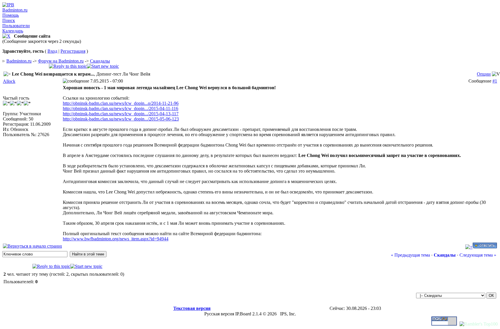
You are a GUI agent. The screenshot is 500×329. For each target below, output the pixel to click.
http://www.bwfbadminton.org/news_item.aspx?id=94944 (115, 238)
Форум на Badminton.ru (61, 61)
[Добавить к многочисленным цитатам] (469, 246)
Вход (52, 51)
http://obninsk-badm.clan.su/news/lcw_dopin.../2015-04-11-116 (120, 108)
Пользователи (16, 25)
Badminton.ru (14, 10)
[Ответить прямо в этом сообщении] (485, 246)
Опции (484, 74)
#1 (494, 80)
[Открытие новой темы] (103, 66)
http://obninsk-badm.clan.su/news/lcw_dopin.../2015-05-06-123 (121, 118)
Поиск (8, 20)
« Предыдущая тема (410, 255)
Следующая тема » (477, 255)
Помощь (10, 15)
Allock (9, 81)
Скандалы (100, 61)
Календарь (12, 30)
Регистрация (72, 51)
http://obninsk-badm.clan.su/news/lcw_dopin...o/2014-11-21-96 (121, 103)
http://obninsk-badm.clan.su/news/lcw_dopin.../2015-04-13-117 (121, 113)
